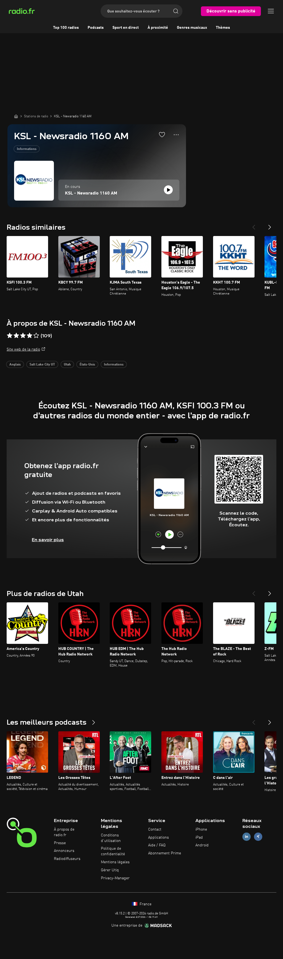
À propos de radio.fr (64, 832)
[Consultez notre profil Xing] (258, 836)
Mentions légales (115, 862)
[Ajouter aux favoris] (162, 134)
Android (202, 845)
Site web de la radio (23, 349)
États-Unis (87, 364)
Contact (154, 829)
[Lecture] (168, 189)
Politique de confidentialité (113, 851)
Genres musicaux (192, 28)
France (144, 904)
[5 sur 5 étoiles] (36, 335)
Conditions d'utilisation (111, 838)
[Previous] (253, 225)
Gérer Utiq (110, 870)
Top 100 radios (66, 28)
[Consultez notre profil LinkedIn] (246, 836)
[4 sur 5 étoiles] (29, 335)
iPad (199, 837)
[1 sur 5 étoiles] (9, 335)
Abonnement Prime (164, 853)
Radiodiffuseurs (67, 859)
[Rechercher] (175, 11)
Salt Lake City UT (42, 364)
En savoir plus (48, 540)
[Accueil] (16, 116)
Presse (60, 843)
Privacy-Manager (115, 878)
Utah (67, 364)
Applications (158, 837)
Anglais (15, 364)
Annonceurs (64, 851)
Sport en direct (125, 28)
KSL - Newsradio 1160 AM (91, 193)
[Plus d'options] (176, 134)
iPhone (201, 829)
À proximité (158, 28)
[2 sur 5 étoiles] (16, 335)
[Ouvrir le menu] (271, 11)
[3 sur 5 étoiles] (23, 335)
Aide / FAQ (157, 845)
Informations (26, 149)
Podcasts (96, 28)
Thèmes (223, 28)
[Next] (269, 225)
